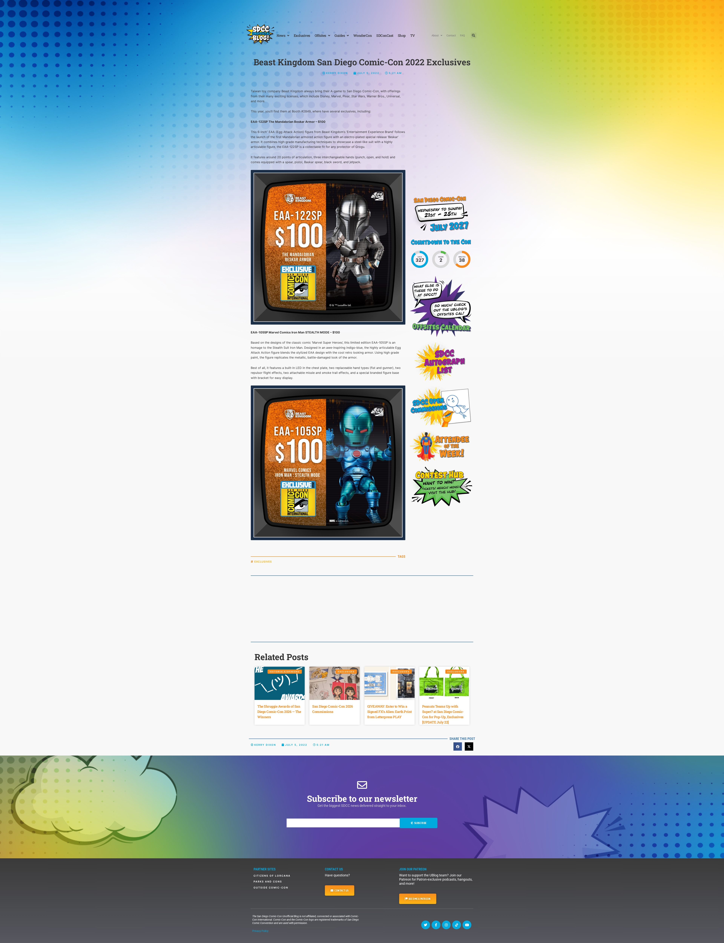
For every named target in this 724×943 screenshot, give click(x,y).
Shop (402, 35)
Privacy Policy (260, 930)
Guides (339, 35)
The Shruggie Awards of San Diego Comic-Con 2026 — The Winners (279, 711)
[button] (473, 35)
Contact (451, 35)
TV (412, 35)
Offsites (320, 35)
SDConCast (384, 35)
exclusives (263, 561)
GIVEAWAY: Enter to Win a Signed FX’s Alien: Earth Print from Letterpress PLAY (389, 711)
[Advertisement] (362, 10)
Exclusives (302, 35)
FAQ (462, 35)
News (281, 35)
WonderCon (362, 35)
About (435, 35)
